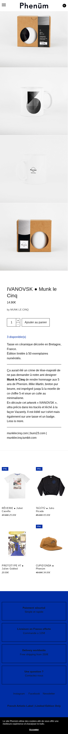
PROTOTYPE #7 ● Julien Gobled (13, 567)
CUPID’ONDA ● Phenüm (45, 567)
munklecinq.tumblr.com (21, 437)
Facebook (34, 693)
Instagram (19, 693)
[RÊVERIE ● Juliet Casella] (17, 486)
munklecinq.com (17, 433)
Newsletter (49, 693)
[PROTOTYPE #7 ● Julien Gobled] (17, 543)
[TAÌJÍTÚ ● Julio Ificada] (51, 486)
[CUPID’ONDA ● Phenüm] (51, 543)
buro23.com (38, 433)
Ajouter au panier (36, 322)
